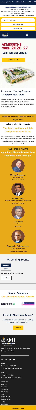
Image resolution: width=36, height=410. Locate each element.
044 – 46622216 (10, 366)
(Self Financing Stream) (15, 52)
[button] (18, 20)
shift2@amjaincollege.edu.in (14, 377)
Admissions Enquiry (18, 408)
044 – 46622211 (10, 375)
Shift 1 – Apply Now (10, 20)
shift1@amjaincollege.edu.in (13, 368)
